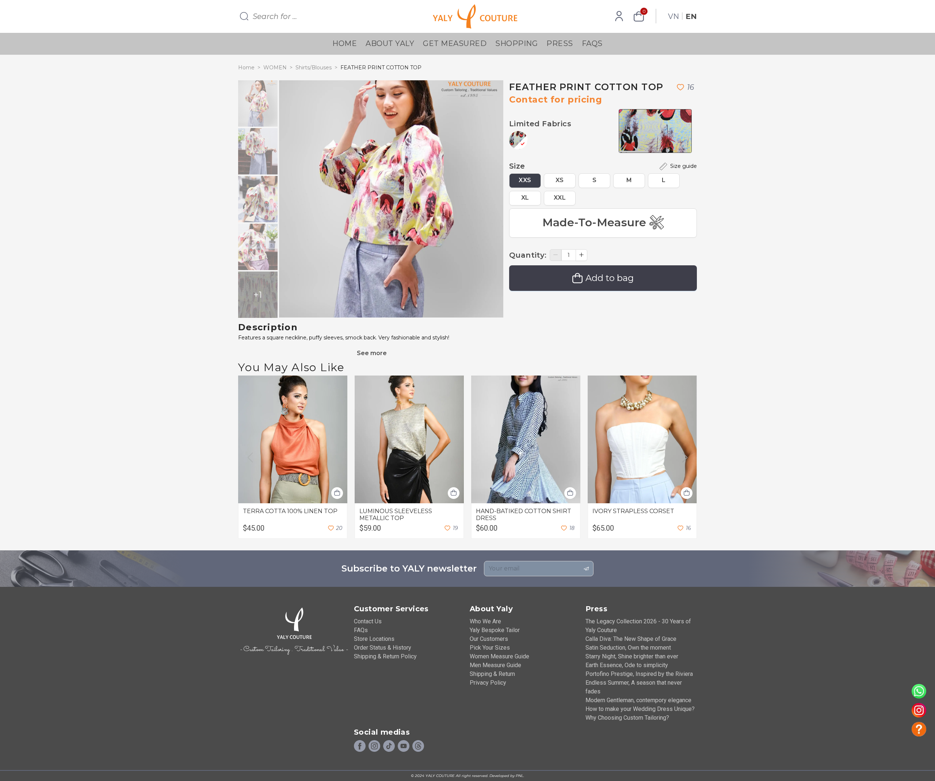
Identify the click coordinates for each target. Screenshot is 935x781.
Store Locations (374, 638)
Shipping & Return (492, 673)
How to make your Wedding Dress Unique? (640, 708)
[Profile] (619, 16)
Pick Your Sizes (490, 647)
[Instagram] (374, 746)
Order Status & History (382, 647)
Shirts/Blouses (313, 67)
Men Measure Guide (495, 665)
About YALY (390, 43)
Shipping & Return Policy (385, 656)
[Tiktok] (389, 746)
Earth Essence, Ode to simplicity (626, 665)
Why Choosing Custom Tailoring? (627, 717)
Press (559, 43)
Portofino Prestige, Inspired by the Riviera (639, 673)
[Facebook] (360, 746)
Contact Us (368, 621)
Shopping (516, 43)
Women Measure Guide (499, 656)
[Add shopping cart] (337, 493)
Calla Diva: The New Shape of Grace (630, 638)
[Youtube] (403, 746)
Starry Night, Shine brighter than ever (631, 656)
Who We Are (485, 621)
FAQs (592, 43)
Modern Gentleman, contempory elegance (638, 700)
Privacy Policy (488, 682)
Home (344, 43)
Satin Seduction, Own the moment (628, 647)
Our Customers (489, 638)
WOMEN (275, 67)
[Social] (418, 746)
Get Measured (454, 43)
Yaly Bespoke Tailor (495, 630)
